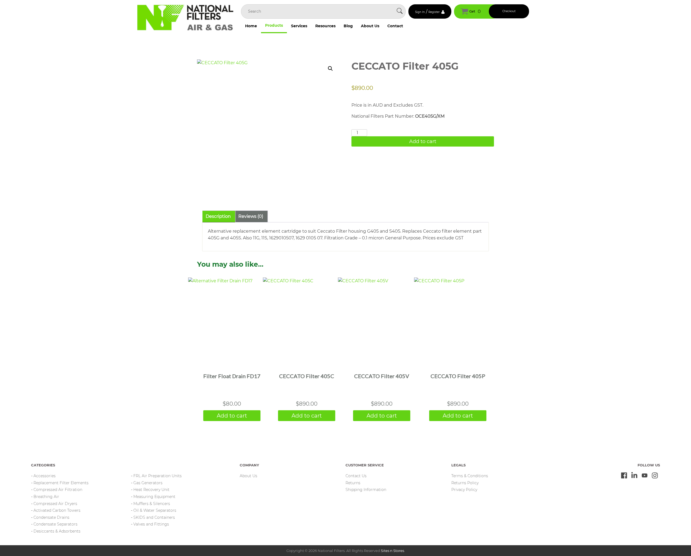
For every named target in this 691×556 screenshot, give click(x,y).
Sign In (420, 12)
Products (274, 25)
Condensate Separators (55, 524)
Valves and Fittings (151, 524)
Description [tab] (218, 216)
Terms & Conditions (469, 475)
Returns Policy (465, 482)
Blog (348, 25)
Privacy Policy (464, 489)
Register (434, 12)
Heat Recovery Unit (151, 489)
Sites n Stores (392, 550)
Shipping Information (366, 489)
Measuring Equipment (154, 496)
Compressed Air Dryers (55, 503)
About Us (370, 25)
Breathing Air (46, 496)
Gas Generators (147, 482)
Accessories (44, 475)
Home (251, 25)
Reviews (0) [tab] (250, 216)
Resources (325, 25)
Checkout (509, 11)
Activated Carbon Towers (56, 510)
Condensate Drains (51, 517)
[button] (330, 68)
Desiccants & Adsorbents (56, 531)
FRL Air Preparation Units (157, 475)
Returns (353, 482)
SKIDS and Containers (154, 517)
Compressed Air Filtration (57, 489)
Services (299, 25)
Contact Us (356, 475)
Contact (395, 25)
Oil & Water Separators (154, 510)
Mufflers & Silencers (151, 503)
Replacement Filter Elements (61, 482)
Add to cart (422, 141)
